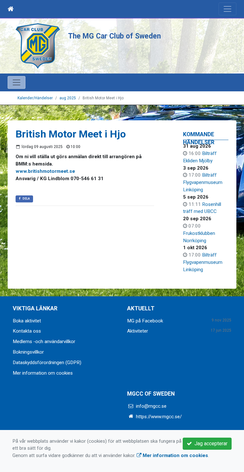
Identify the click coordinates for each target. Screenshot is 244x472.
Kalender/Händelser (35, 98)
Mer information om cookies (43, 373)
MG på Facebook (145, 321)
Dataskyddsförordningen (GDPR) (47, 362)
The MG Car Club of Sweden (114, 36)
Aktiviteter (137, 331)
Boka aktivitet (27, 321)
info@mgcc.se (151, 406)
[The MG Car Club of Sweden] (38, 46)
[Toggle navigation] (227, 9)
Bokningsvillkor (28, 352)
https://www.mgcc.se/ (159, 416)
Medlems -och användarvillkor (44, 341)
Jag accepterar (209, 443)
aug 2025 (67, 98)
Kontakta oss (27, 331)
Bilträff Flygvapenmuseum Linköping (202, 182)
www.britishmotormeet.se (45, 171)
